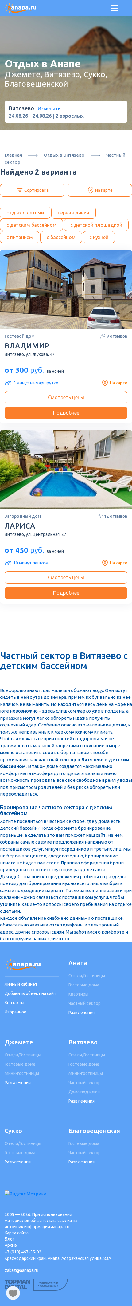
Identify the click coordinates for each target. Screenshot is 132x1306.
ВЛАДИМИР (27, 346)
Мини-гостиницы (22, 1073)
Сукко (13, 1130)
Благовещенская (94, 1130)
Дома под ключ (84, 1091)
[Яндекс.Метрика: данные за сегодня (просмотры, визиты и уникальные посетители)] (25, 1194)
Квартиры (78, 994)
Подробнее (66, 412)
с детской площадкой (96, 225)
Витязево (83, 1042)
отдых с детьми (25, 212)
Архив (11, 1245)
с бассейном (61, 237)
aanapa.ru (60, 1226)
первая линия (73, 212)
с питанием (19, 237)
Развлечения (81, 1012)
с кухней (98, 237)
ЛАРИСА (20, 526)
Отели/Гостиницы (86, 975)
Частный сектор (84, 1003)
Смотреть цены (66, 397)
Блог (9, 1239)
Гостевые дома (83, 984)
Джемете (19, 1042)
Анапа (77, 962)
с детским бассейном (31, 225)
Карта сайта (17, 1232)
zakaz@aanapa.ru (21, 1270)
